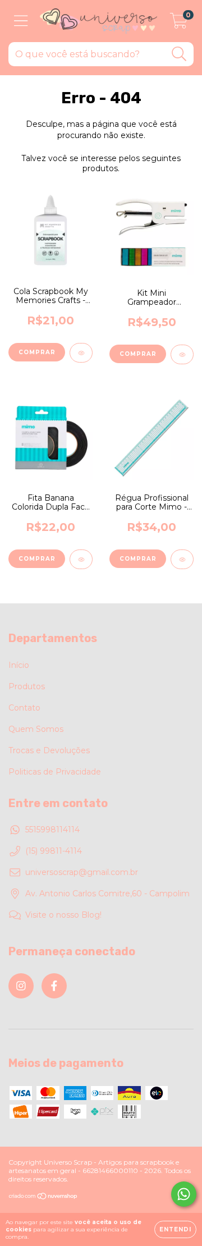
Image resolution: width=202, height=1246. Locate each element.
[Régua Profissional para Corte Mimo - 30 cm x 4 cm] (182, 559)
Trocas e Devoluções (49, 750)
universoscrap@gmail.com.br (81, 872)
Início (18, 665)
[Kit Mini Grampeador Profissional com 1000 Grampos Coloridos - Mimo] (182, 354)
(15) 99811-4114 (53, 851)
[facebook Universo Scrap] (54, 985)
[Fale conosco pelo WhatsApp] (183, 1194)
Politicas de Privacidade (54, 772)
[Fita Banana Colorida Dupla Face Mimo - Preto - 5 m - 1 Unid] (81, 559)
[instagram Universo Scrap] (21, 985)
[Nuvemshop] (43, 1197)
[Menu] (21, 21)
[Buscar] (179, 54)
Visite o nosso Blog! (63, 915)
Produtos (26, 686)
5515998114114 (52, 829)
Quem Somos (35, 729)
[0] (178, 24)
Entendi (175, 1229)
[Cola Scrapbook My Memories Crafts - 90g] (81, 353)
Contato (24, 708)
